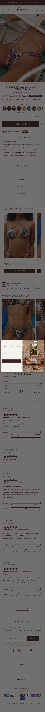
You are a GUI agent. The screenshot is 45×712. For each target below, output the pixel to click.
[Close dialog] (43, 341)
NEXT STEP (12, 360)
